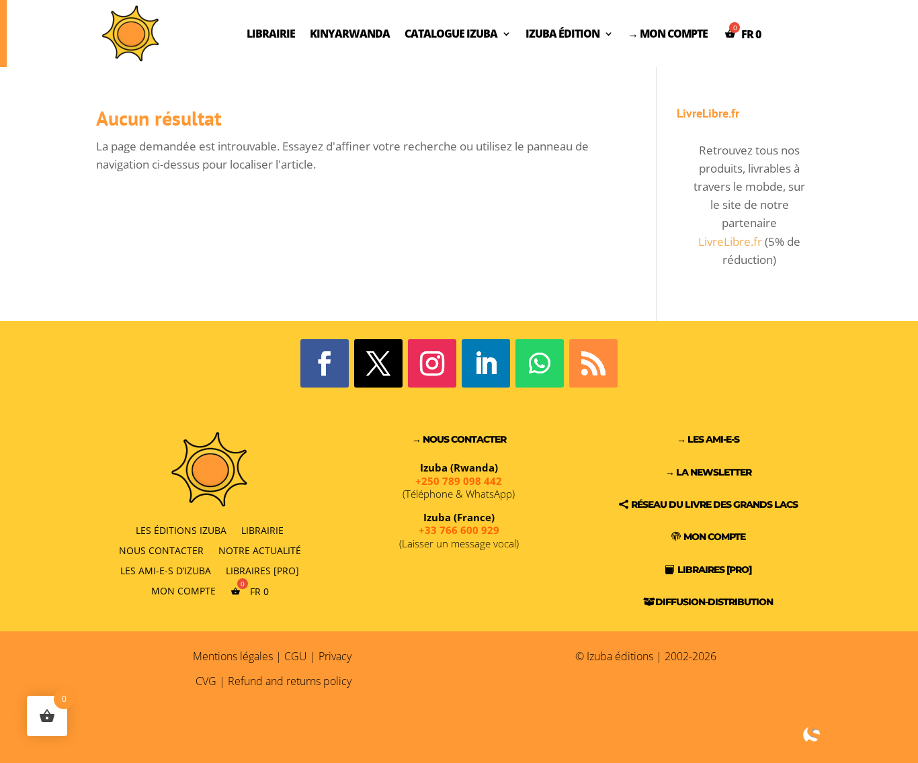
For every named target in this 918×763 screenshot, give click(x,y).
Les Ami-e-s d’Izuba (165, 570)
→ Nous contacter (459, 439)
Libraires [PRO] (262, 570)
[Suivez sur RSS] (593, 363)
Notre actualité (259, 549)
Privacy (335, 656)
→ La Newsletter (708, 472)
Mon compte (183, 590)
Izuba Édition (562, 33)
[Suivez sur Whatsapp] (539, 363)
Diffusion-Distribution (714, 602)
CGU (295, 656)
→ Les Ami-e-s (708, 439)
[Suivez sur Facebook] (324, 363)
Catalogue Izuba (451, 33)
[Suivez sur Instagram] (432, 363)
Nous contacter (161, 549)
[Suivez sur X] (378, 363)
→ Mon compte (668, 33)
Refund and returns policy (289, 681)
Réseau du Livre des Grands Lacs (714, 504)
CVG (206, 681)
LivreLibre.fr (730, 241)
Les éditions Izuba (181, 529)
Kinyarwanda (350, 33)
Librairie (271, 33)
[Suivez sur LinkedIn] (486, 363)
